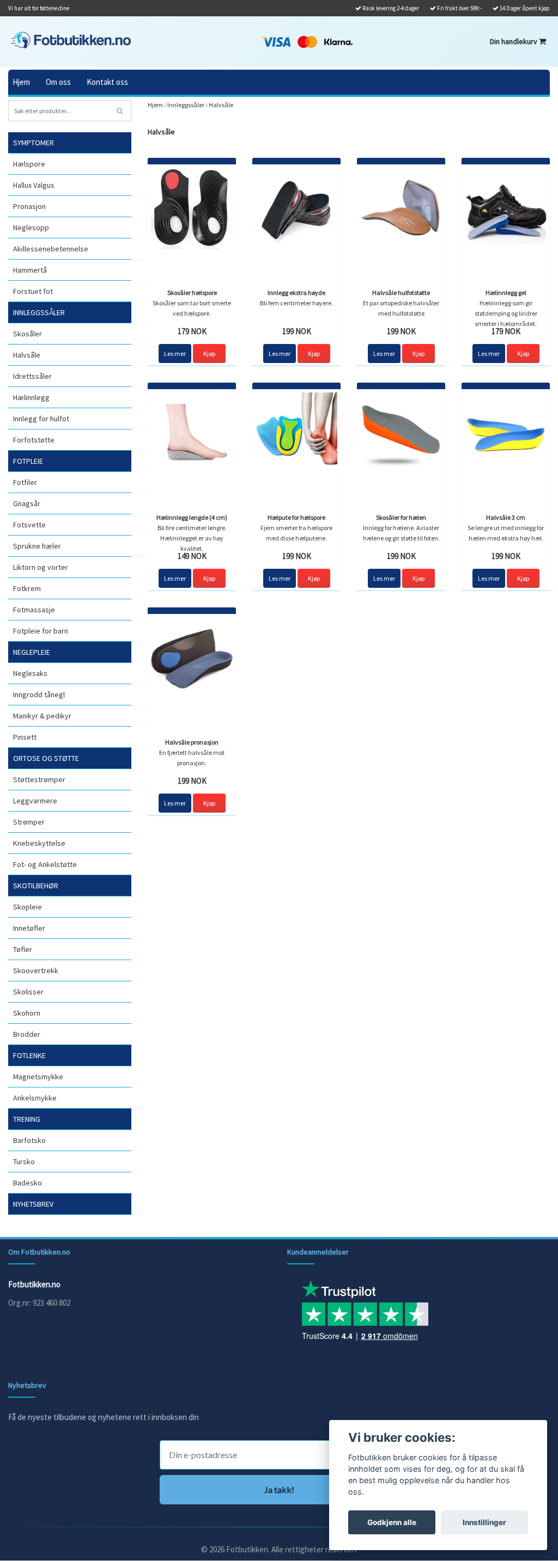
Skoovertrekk (35, 970)
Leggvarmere (35, 801)
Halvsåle (26, 355)
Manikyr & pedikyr (42, 716)
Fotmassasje (34, 609)
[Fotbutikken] (71, 40)
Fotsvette (29, 525)
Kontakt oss (107, 82)
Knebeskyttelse (39, 843)
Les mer (175, 353)
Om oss (58, 82)
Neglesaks (30, 673)
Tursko (24, 1161)
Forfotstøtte (33, 440)
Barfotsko (29, 1140)
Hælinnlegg (31, 397)
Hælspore (29, 164)
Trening (26, 1119)
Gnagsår (26, 503)
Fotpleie (28, 461)
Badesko (27, 1183)
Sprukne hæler (37, 546)
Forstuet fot (33, 291)
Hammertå (30, 270)
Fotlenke (29, 1055)
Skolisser (28, 992)
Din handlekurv (514, 41)
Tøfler (22, 949)
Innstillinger (484, 1522)
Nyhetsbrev (33, 1204)
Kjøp (209, 353)
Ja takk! (279, 1489)
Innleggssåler (39, 312)
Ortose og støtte (46, 758)
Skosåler (27, 334)
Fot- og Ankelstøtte (45, 864)
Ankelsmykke (35, 1098)
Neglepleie (31, 652)
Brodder (26, 1034)
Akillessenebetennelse (50, 249)
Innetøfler (29, 928)
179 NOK (192, 331)
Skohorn (26, 1013)
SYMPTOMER (33, 143)
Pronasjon (29, 206)
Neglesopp (31, 227)
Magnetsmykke (38, 1076)
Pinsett (25, 737)
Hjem (21, 82)
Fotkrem (27, 588)
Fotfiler (25, 482)
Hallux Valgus (33, 185)
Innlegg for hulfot (41, 418)
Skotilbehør (35, 885)
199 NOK (296, 331)
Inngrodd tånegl (39, 694)
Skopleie (27, 907)
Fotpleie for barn (40, 631)
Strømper (29, 822)
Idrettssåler (32, 376)
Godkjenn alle (391, 1522)
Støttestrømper (39, 779)
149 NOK (192, 556)
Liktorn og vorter (40, 567)
